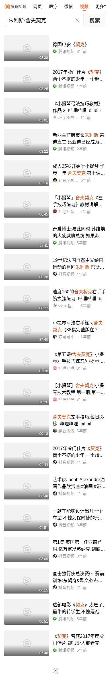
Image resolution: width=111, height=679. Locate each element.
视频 (84, 6)
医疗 (53, 6)
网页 (37, 6)
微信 (68, 6)
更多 (99, 6)
